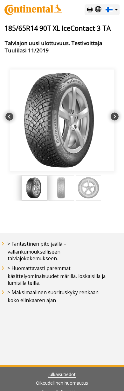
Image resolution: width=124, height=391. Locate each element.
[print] (89, 9)
